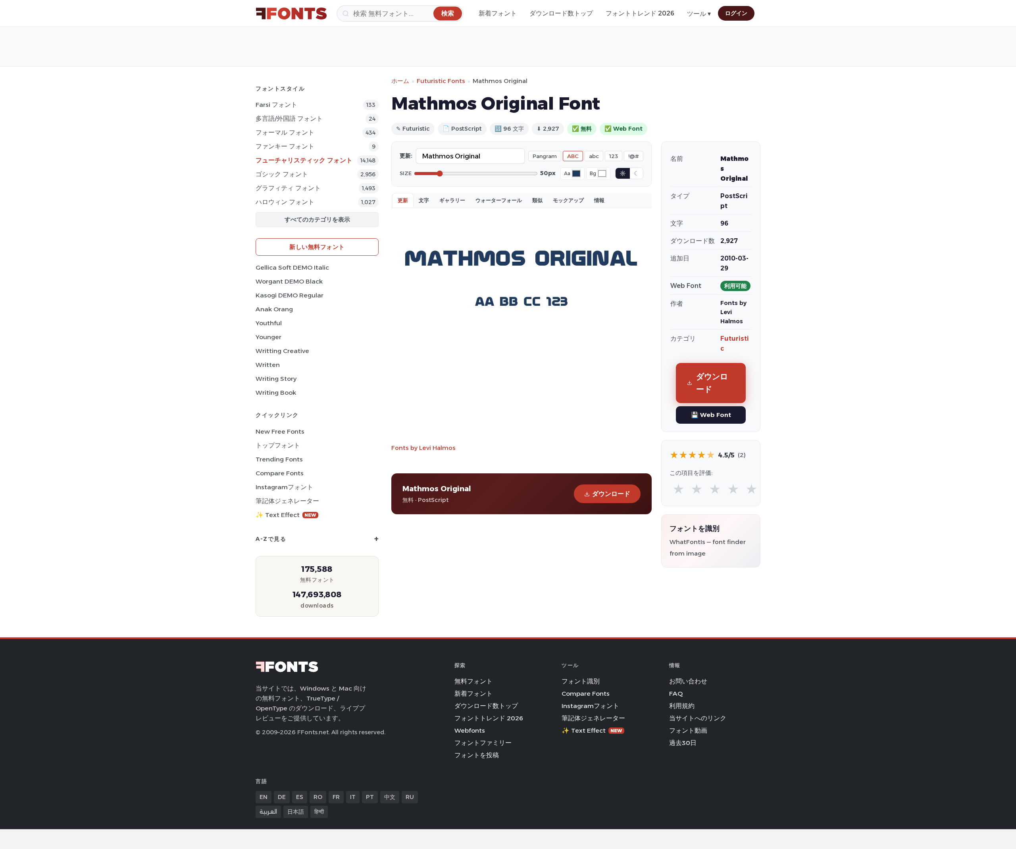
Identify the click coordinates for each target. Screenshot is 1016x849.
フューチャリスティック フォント (304, 160)
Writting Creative (282, 351)
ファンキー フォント (285, 146)
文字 (424, 200)
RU (410, 797)
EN (263, 797)
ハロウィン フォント (285, 202)
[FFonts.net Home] (291, 13)
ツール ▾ (699, 13)
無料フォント (473, 681)
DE (282, 797)
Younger (268, 337)
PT (370, 797)
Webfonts (469, 730)
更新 (403, 200)
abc (594, 156)
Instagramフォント (284, 487)
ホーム (400, 81)
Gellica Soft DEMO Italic (292, 267)
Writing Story (276, 378)
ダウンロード (611, 494)
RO (318, 797)
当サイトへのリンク (697, 718)
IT (353, 797)
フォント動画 (688, 730)
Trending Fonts (279, 459)
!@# (633, 156)
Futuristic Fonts (441, 81)
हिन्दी (319, 811)
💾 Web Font (711, 415)
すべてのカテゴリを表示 (317, 219)
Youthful (269, 323)
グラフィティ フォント (288, 188)
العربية (268, 811)
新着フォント (498, 13)
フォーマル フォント (285, 132)
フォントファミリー (483, 743)
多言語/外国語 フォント (289, 118)
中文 (389, 797)
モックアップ (568, 200)
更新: (406, 155)
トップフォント (278, 445)
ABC (573, 156)
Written (268, 365)
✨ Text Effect (286, 515)
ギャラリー (452, 200)
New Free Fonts (280, 431)
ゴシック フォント (282, 174)
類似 (537, 200)
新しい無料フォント (317, 247)
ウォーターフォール (498, 200)
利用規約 (682, 706)
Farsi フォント (276, 104)
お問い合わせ (688, 681)
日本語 (295, 811)
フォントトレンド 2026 (640, 13)
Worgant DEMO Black (289, 281)
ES (299, 797)
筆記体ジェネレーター (287, 501)
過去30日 (683, 743)
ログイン (736, 13)
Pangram (545, 156)
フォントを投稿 (476, 755)
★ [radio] (678, 489)
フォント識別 (581, 681)
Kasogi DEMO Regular (289, 295)
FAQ (676, 693)
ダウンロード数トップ (561, 13)
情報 (599, 200)
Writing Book (276, 392)
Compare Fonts (280, 473)
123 (613, 156)
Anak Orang (274, 309)
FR (336, 797)
